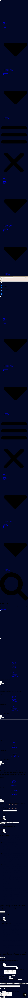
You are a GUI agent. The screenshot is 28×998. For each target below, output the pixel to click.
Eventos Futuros (8, 69)
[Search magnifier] (1, 279)
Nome (1, 816)
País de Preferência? (4, 976)
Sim (2, 988)
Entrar (6, 117)
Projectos (5, 26)
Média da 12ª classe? (4, 978)
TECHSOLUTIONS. (12, 804)
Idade (1, 965)
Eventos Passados (9, 70)
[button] (14, 148)
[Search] (16, 810)
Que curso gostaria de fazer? (6, 975)
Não (6, 988)
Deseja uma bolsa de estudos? (6, 987)
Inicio (4, 22)
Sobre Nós (5, 23)
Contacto (2, 819)
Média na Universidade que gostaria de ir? (9, 979)
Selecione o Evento (4, 821)
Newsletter (5, 71)
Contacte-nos (5, 73)
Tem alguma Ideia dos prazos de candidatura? (10, 984)
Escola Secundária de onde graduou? (8, 967)
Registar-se (7, 118)
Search (1, 810)
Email (1, 818)
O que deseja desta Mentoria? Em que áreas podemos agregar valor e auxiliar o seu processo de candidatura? (13, 990)
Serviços (4, 24)
